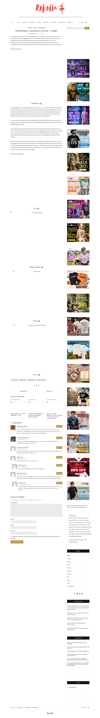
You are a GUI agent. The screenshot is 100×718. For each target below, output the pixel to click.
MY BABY (32, 22)
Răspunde (59, 426)
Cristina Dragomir (21, 437)
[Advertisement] (79, 44)
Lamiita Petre (20, 426)
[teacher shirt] (78, 185)
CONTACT (70, 22)
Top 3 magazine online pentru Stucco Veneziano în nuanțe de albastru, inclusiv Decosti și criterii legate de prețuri (78, 664)
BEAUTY (25, 22)
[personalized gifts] (78, 467)
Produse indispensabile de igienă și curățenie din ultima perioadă (36, 415)
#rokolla (78, 536)
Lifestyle (69, 567)
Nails (68, 577)
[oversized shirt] (78, 162)
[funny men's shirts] (78, 138)
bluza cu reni (14, 380)
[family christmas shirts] (78, 279)
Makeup (69, 571)
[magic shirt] (78, 68)
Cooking (69, 558)
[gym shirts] (78, 396)
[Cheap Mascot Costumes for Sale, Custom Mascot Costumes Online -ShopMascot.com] (78, 506)
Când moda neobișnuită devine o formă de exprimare (77, 643)
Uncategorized (41, 27)
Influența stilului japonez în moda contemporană (78, 651)
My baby (69, 574)
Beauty (68, 555)
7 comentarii (42, 33)
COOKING (53, 22)
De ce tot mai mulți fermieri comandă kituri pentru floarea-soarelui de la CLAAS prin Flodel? (78, 659)
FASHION (18, 22)
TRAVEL (39, 22)
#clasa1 (88, 532)
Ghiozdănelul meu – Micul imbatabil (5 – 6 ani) (18, 414)
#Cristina (82, 534)
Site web (13, 530)
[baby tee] (78, 256)
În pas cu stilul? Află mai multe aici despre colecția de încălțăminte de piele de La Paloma (78, 607)
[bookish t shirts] (78, 232)
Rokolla (50, 713)
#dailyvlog (72, 536)
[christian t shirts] (78, 490)
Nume (13, 519)
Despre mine (20, 707)
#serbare (72, 534)
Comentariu (14, 502)
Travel (68, 583)
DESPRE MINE (61, 22)
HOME (12, 22)
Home (34, 27)
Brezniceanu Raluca (71, 623)
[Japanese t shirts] (78, 443)
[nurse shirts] (78, 373)
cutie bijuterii (22, 380)
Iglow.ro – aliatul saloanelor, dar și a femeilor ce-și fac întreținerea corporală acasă (54, 416)
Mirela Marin (70, 613)
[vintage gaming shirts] (78, 420)
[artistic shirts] (78, 115)
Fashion (30, 27)
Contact (13, 707)
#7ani (77, 534)
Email (12, 525)
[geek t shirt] (78, 91)
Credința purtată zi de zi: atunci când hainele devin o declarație (77, 655)
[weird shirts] (78, 209)
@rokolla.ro (72, 515)
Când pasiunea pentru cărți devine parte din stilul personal (78, 647)
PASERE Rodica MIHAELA (73, 606)
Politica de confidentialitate (31, 707)
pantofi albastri (31, 380)
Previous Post (23, 391)
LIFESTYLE (45, 22)
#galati (88, 534)
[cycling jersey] (78, 303)
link (41, 103)
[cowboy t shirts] (78, 326)
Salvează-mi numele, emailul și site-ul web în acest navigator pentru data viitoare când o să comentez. (35, 537)
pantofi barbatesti (41, 380)
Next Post (49, 391)
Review (68, 580)
